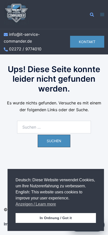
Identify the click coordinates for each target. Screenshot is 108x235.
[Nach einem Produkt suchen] (92, 15)
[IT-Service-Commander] (16, 14)
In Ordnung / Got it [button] (56, 218)
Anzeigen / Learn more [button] (36, 204)
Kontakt (87, 42)
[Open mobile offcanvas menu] (102, 14)
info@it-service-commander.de (22, 38)
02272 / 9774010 (25, 48)
